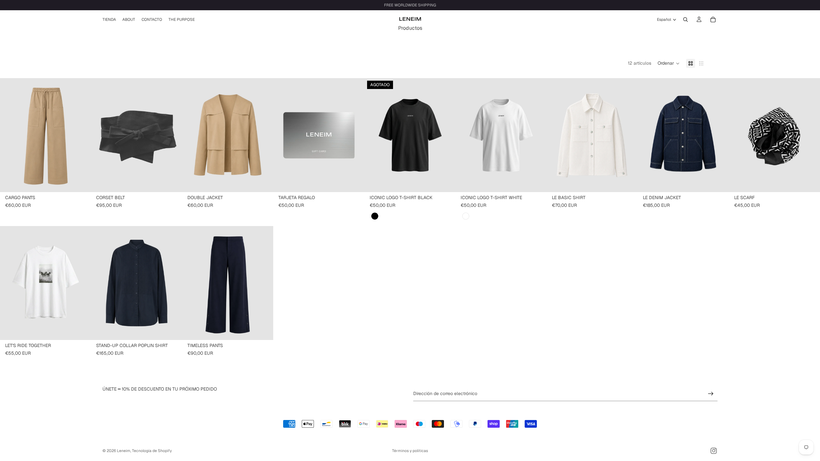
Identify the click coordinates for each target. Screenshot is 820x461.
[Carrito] (713, 19)
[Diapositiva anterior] (9, 135)
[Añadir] (172, 182)
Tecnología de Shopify (152, 450)
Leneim (123, 450)
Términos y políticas (410, 450)
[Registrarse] (711, 393)
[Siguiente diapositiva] (81, 135)
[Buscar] (685, 19)
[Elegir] (81, 182)
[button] (669, 63)
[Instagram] (714, 451)
